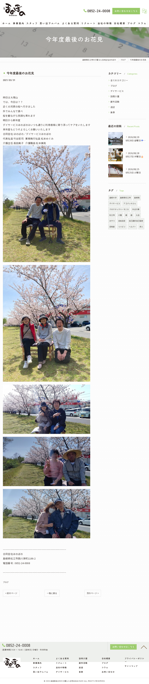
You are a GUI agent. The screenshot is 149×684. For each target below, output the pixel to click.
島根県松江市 (125, 197)
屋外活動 (114, 101)
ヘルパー (132, 226)
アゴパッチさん (130, 203)
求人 (141, 226)
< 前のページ (11, 593)
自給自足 (121, 220)
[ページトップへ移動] (144, 647)
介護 (120, 215)
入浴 (137, 215)
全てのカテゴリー (119, 80)
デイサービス (117, 90)
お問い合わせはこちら (126, 10)
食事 (112, 112)
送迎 (112, 107)
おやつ (112, 220)
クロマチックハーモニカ (119, 209)
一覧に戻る (52, 593)
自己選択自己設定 (136, 220)
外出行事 (135, 209)
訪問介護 (114, 96)
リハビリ (121, 226)
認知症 (112, 226)
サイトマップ (131, 666)
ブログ (6, 582)
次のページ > (93, 593)
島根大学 (113, 197)
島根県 (137, 197)
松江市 (112, 215)
